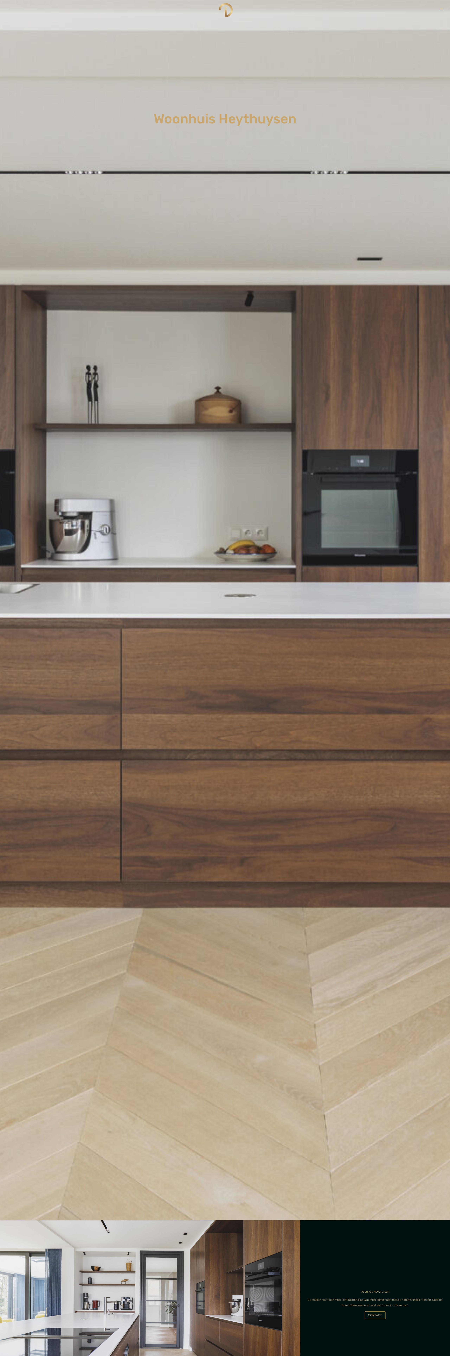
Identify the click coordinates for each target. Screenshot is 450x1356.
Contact (375, 1315)
